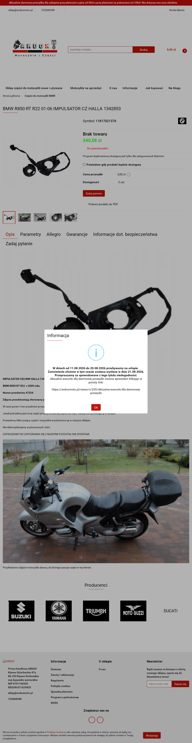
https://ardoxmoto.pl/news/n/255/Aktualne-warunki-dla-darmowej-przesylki (96, 391)
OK (96, 407)
